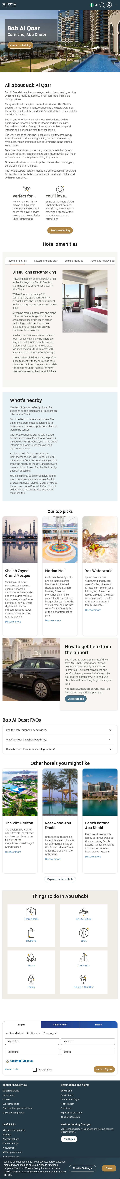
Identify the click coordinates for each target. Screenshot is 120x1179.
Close (109, 1168)
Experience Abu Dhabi (71, 1112)
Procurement (8, 1147)
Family (31, 987)
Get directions (76, 698)
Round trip (15, 1033)
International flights (70, 1099)
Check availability (20, 45)
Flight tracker (67, 1103)
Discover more (13, 621)
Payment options (10, 1138)
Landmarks (84, 965)
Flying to (68, 1041)
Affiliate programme (12, 1152)
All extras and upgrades (13, 1130)
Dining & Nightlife (84, 987)
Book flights (66, 1090)
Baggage (6, 1134)
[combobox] (15, 1033)
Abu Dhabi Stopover (70, 1116)
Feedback (69, 1139)
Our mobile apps (10, 1143)
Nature (31, 965)
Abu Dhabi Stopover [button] (21, 1060)
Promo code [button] (11, 1069)
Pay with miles (45, 1069)
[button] (94, 5)
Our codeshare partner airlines (17, 1108)
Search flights (104, 1069)
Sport (84, 940)
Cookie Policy (32, 1168)
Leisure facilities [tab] (74, 260)
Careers (6, 1099)
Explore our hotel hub (60, 879)
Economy (48, 1033)
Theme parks (31, 919)
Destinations (67, 1095)
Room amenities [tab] (17, 260)
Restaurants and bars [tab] (46, 260)
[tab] (21, 1024)
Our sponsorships (10, 1103)
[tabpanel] (60, 322)
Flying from (14, 1041)
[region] (60, 1168)
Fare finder (66, 1108)
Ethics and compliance (13, 1112)
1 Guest (34, 1033)
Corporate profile (10, 1090)
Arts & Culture (84, 919)
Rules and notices (10, 1156)
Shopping (31, 940)
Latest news (8, 1095)
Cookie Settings (82, 1168)
